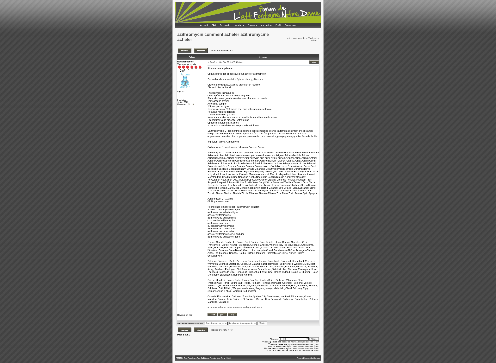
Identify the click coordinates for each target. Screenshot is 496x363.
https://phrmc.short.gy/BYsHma (247, 79)
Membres (239, 25)
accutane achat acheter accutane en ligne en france (235, 307)
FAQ (214, 25)
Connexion (290, 25)
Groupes (252, 25)
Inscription (266, 25)
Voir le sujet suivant (313, 39)
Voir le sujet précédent (297, 38)
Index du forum (219, 50)
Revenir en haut (185, 315)
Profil (278, 25)
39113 (191, 104)
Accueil (204, 25)
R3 (231, 50)
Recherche (225, 25)
